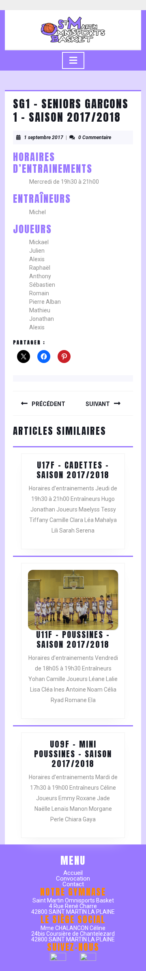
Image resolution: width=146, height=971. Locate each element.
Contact (73, 884)
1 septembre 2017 (43, 137)
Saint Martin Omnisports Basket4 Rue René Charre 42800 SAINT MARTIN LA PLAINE (73, 906)
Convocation (73, 878)
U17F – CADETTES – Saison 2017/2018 (73, 470)
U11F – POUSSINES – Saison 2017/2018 (73, 639)
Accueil (73, 872)
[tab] (73, 60)
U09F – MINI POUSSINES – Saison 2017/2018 (73, 754)
